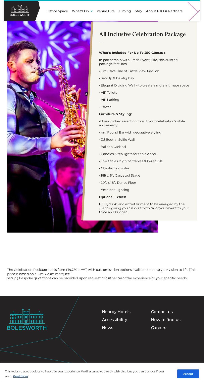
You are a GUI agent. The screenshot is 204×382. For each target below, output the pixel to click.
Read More (20, 376)
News (107, 327)
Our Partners (171, 11)
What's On (80, 11)
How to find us (165, 319)
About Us (153, 11)
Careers (158, 327)
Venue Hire (106, 11)
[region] (102, 372)
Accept (188, 374)
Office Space (58, 11)
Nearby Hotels (116, 311)
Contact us (162, 311)
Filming (125, 11)
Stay (138, 11)
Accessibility (114, 319)
